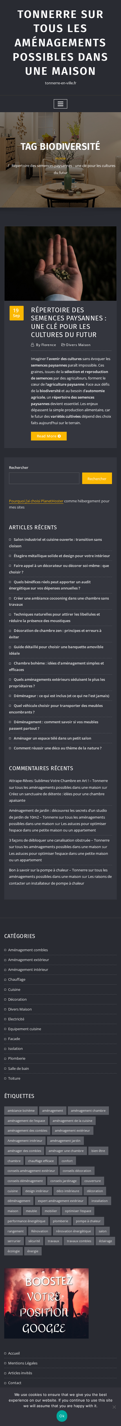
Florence (46, 344)
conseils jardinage (63, 1181)
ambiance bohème (21, 1110)
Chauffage (16, 979)
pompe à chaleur (88, 1221)
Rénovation (39, 1231)
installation (99, 1201)
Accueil (14, 1353)
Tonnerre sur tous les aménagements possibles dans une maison (60, 43)
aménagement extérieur (72, 1130)
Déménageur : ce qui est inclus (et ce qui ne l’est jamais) (61, 695)
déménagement (19, 1201)
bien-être (98, 1151)
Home (60, 158)
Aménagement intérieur (28, 969)
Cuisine (14, 989)
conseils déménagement (25, 1181)
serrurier (14, 1241)
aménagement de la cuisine (72, 1120)
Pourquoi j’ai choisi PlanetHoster (36, 500)
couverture (92, 1181)
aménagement (52, 1110)
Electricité (16, 1019)
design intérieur (37, 1191)
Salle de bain (18, 1068)
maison (13, 1211)
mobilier (51, 1211)
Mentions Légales (22, 1363)
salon (103, 1231)
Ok (61, 1416)
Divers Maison (78, 344)
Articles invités (20, 1372)
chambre (14, 1161)
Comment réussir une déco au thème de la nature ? (58, 748)
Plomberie (16, 1058)
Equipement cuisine (24, 1028)
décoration (95, 1191)
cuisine (13, 1191)
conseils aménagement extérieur (31, 1171)
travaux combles (79, 1241)
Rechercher (18, 467)
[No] (114, 1407)
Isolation (15, 1048)
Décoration (17, 999)
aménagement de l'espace (26, 1120)
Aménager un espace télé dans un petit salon (52, 738)
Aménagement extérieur (28, 959)
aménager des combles (24, 1151)
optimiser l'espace (78, 1211)
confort (67, 1161)
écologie (14, 1251)
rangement (16, 1231)
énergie (32, 1251)
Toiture (14, 1078)
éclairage (105, 1241)
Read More (46, 436)
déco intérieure (68, 1191)
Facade (14, 1038)
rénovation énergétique (73, 1231)
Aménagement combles (28, 949)
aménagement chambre (88, 1110)
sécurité (34, 1241)
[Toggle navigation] (60, 104)
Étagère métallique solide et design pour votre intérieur (62, 555)
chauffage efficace (41, 1161)
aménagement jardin (65, 1140)
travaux (53, 1241)
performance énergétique (26, 1221)
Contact (14, 1382)
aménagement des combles (27, 1130)
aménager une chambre (66, 1151)
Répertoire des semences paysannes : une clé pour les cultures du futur (68, 322)
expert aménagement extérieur (61, 1201)
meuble (31, 1211)
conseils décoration (77, 1171)
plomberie (60, 1221)
